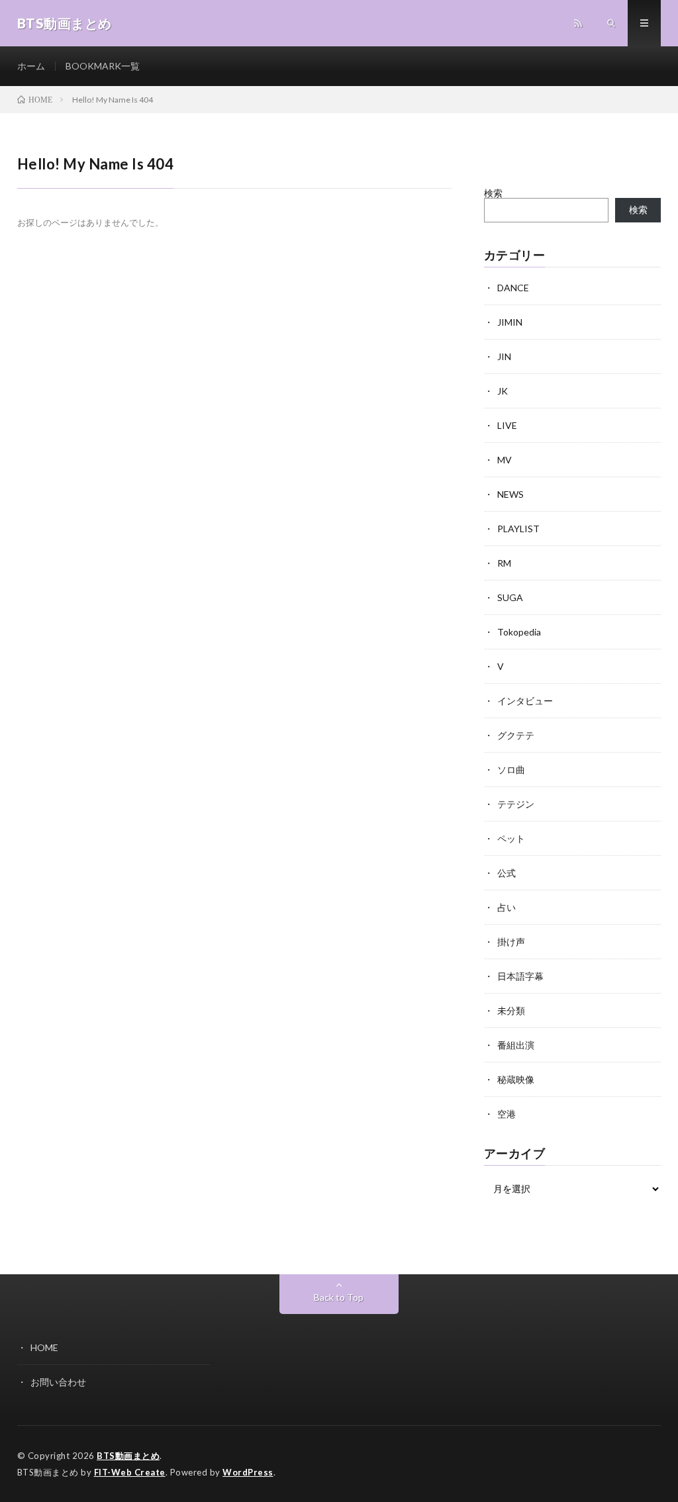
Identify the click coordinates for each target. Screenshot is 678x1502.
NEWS (510, 494)
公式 (506, 872)
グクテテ (515, 735)
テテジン (515, 804)
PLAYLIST (518, 528)
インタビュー (525, 700)
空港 (506, 1113)
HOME (44, 1347)
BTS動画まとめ (128, 1455)
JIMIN (509, 322)
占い (506, 907)
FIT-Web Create (130, 1472)
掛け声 (511, 941)
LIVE (507, 425)
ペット (511, 838)
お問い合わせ (58, 1381)
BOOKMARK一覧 (103, 65)
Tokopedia (519, 631)
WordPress (247, 1472)
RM (504, 563)
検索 (493, 193)
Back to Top (338, 1297)
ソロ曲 (511, 769)
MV (504, 459)
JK (502, 391)
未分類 (511, 1010)
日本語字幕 (520, 976)
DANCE (513, 287)
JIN (504, 356)
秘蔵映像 (515, 1079)
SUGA (510, 597)
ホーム (31, 65)
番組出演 (515, 1045)
